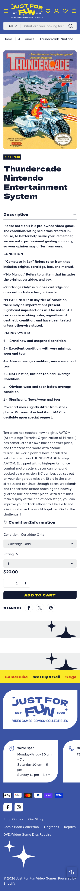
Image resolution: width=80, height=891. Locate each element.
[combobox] (40, 26)
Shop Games (13, 819)
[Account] (56, 10)
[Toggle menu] (6, 10)
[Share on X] (40, 608)
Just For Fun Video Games (36, 878)
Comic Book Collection (21, 826)
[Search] (70, 26)
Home (8, 39)
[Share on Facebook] (29, 608)
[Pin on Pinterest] (51, 608)
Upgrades (51, 826)
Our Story (36, 819)
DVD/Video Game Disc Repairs (27, 834)
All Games (26, 39)
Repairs (70, 826)
